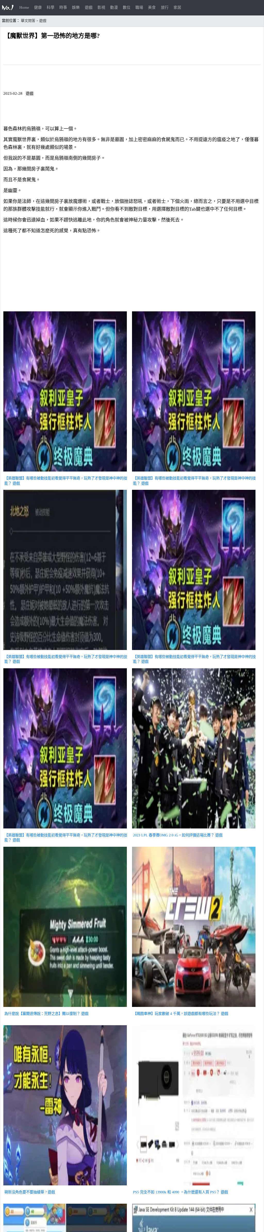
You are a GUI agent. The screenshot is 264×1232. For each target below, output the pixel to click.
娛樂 (76, 7)
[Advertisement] (132, 274)
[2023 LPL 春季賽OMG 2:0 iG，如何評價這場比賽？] (193, 829)
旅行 (165, 7)
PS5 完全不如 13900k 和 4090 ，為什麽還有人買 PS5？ (176, 1192)
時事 (63, 7)
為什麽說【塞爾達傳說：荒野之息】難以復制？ (42, 1014)
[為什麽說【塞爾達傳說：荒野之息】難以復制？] (65, 1007)
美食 (152, 7)
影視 (101, 7)
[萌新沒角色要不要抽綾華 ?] (65, 1186)
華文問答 (28, 21)
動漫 (114, 7)
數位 (126, 7)
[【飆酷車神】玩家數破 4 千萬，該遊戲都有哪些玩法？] (193, 1007)
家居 (177, 7)
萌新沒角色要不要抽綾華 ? (25, 1192)
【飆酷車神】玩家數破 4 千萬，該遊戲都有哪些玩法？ (176, 1014)
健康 (38, 7)
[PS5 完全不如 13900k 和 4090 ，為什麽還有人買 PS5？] (193, 1186)
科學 (50, 7)
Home (24, 7)
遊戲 (89, 7)
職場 (139, 7)
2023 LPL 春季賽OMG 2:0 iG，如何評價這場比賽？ (173, 835)
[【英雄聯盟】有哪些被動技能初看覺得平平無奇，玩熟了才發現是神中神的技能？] (65, 472)
